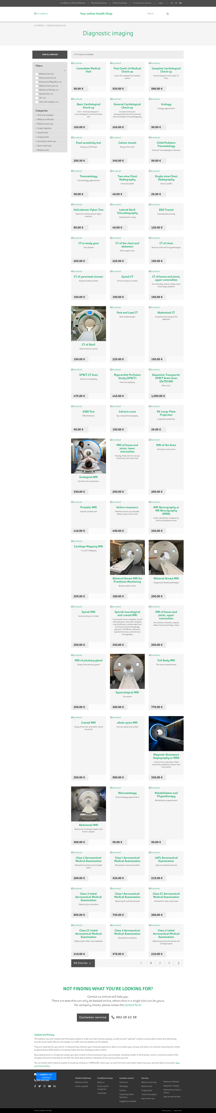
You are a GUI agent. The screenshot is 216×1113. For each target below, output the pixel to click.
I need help (101, 1093)
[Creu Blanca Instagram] (44, 1086)
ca (176, 3)
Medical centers (81, 1082)
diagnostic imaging (171, 1086)
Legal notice (178, 1110)
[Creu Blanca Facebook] (35, 1086)
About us (100, 1082)
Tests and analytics (149, 1095)
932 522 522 (42, 1080)
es (172, 3)
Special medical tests (172, 1097)
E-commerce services (142, 3)
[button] (49, 69)
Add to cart (97, 89)
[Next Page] (179, 963)
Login (160, 3)
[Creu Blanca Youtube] (49, 1086)
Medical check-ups (148, 1082)
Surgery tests (146, 1091)
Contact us (123, 1082)
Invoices (122, 1091)
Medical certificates (171, 1082)
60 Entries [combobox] (84, 964)
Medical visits (146, 1086)
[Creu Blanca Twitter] (39, 1086)
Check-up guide (81, 1086)
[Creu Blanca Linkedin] (55, 1086)
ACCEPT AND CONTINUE (46, 1076)
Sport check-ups (147, 1099)
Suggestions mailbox (127, 1101)
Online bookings (120, 3)
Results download (99, 3)
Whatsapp (123, 1086)
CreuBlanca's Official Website (72, 3)
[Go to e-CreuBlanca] (41, 13)
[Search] (168, 14)
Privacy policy (166, 1110)
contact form (132, 1005)
